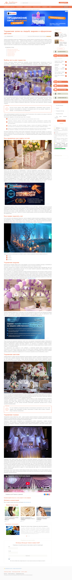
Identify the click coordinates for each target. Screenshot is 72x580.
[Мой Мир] (47, 494)
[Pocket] (49, 494)
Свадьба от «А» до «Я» (9, 6)
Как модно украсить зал (11, 51)
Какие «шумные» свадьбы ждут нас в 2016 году (60, 73)
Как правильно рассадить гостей (13, 50)
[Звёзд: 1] (46, 36)
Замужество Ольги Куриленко (60, 65)
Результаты (61, 123)
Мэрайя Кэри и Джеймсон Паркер (60, 76)
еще (50, 6)
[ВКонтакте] (44, 494)
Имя (9, 546)
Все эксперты (61, 48)
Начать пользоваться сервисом (60, 148)
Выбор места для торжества (12, 49)
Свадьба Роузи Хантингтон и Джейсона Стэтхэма (60, 69)
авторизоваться (27, 502)
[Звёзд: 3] (48, 36)
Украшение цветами (11, 54)
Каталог (66, 6)
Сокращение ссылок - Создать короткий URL (13, 568)
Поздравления (27, 6)
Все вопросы (66, 3)
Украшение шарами (11, 53)
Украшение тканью (10, 55)
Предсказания (36, 6)
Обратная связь (7, 571)
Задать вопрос (63, 2)
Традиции (44, 6)
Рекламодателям (16, 571)
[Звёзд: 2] (47, 36)
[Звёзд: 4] (49, 36)
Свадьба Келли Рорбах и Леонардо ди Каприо (60, 62)
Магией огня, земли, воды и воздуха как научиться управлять (34, 526)
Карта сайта (24, 571)
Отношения (19, 6)
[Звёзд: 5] (50, 36)
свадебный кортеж (31, 278)
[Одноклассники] (46, 494)
